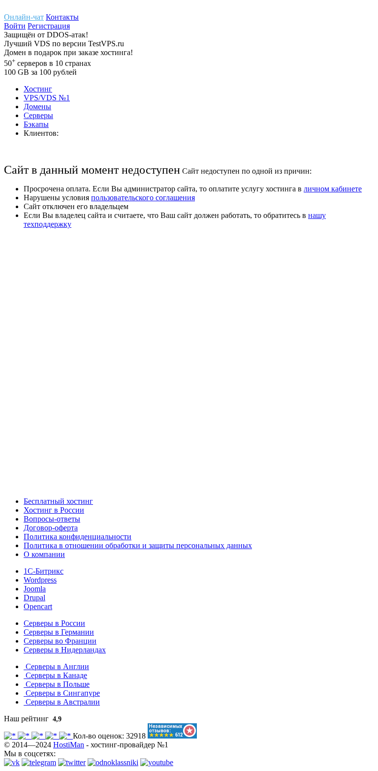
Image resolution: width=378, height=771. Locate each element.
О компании (44, 554)
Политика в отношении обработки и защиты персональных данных (138, 545)
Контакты (62, 17)
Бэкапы (36, 124)
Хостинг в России (54, 510)
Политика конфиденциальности (77, 536)
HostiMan (68, 744)
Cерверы (38, 115)
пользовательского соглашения (143, 197)
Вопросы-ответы (52, 519)
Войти (15, 26)
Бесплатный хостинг (58, 501)
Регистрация (49, 26)
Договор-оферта (51, 528)
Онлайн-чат (24, 17)
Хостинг (38, 89)
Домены (37, 106)
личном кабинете (333, 189)
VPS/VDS (47, 97)
